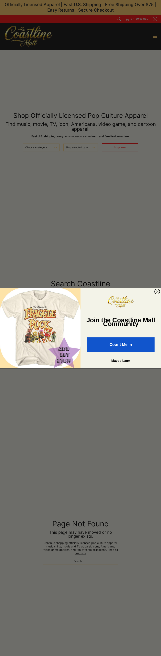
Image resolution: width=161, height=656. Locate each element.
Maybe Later (120, 361)
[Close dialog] (157, 291)
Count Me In (121, 344)
